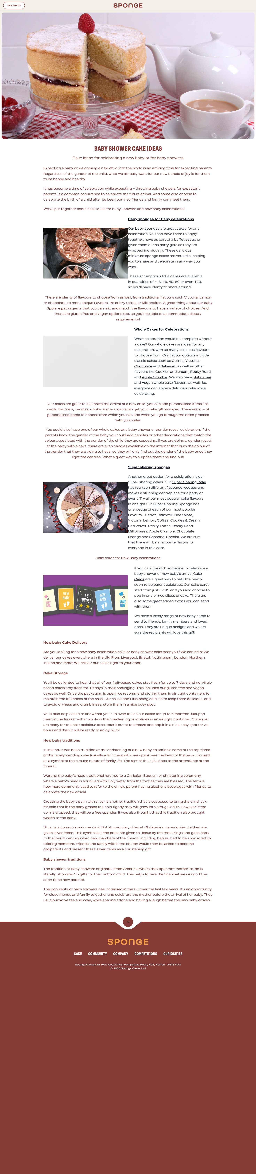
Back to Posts (14, 5)
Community (97, 954)
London (181, 657)
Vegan (147, 383)
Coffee (178, 361)
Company (120, 954)
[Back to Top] (128, 922)
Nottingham (162, 657)
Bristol (144, 657)
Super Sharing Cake (189, 482)
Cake (78, 954)
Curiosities (172, 954)
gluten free (202, 377)
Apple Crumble (154, 377)
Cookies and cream (171, 372)
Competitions (145, 954)
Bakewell (168, 366)
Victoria (192, 361)
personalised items (185, 404)
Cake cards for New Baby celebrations (128, 558)
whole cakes (165, 344)
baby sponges (147, 228)
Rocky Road (200, 372)
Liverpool (129, 657)
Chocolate (143, 366)
